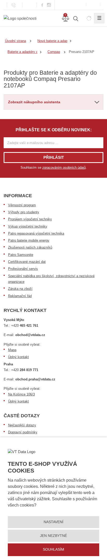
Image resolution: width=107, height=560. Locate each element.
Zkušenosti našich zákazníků (30, 247)
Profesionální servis (23, 269)
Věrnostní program (22, 205)
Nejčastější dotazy (22, 425)
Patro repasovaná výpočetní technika (36, 233)
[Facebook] (42, 5)
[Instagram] (49, 5)
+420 (24, 325)
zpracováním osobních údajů (64, 167)
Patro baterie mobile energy (28, 240)
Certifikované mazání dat (27, 262)
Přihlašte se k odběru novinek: (54, 130)
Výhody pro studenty (23, 212)
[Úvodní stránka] (20, 18)
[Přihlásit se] (93, 5)
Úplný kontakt (18, 357)
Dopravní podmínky (22, 432)
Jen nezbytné (53, 536)
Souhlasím (53, 549)
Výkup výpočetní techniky (27, 226)
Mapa (12, 350)
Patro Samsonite (20, 255)
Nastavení (53, 522)
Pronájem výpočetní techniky (30, 219)
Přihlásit (53, 157)
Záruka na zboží (20, 289)
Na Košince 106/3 (21, 394)
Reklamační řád (20, 296)
